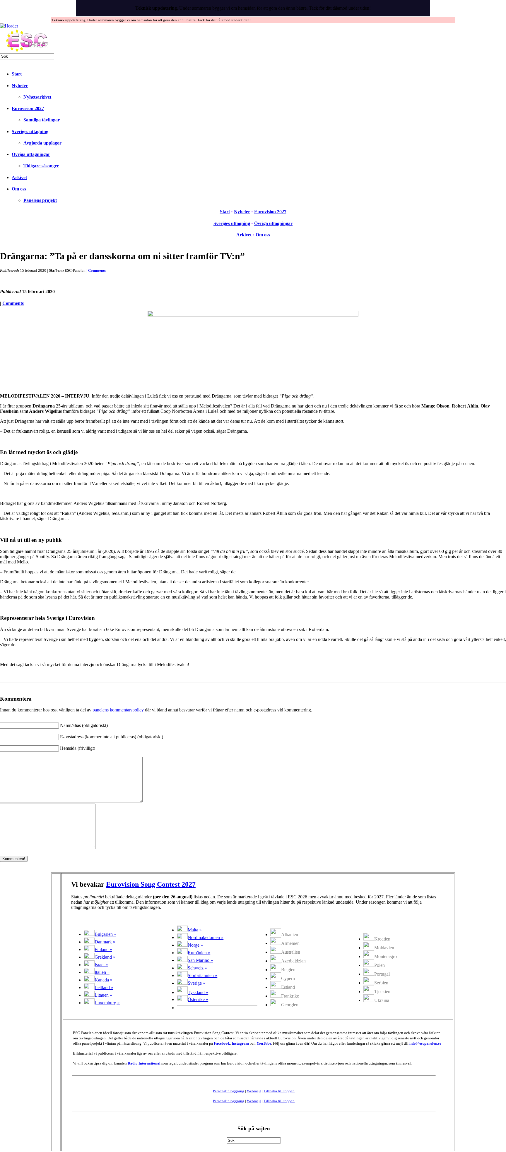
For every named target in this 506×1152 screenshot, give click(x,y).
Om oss (19, 188)
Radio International (144, 1063)
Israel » (101, 964)
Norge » (195, 945)
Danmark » (105, 941)
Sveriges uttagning (30, 131)
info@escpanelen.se (425, 1043)
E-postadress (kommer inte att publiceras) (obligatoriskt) (111, 736)
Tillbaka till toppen (279, 1091)
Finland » (103, 949)
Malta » (195, 929)
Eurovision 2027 (28, 108)
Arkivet (19, 177)
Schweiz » (197, 967)
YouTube (264, 1043)
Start (17, 73)
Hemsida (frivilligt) (77, 748)
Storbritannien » (202, 975)
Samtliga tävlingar (41, 119)
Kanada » (103, 979)
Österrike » (198, 999)
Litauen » (103, 995)
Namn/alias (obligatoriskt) (84, 725)
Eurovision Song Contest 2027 (151, 884)
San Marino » (200, 960)
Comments (97, 270)
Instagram (240, 1043)
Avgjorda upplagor (42, 142)
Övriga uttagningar (31, 154)
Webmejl (254, 1091)
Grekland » (105, 957)
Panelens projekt (40, 200)
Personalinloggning (228, 1091)
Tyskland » (198, 992)
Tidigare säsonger (41, 165)
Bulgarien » (105, 934)
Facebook (222, 1043)
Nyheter (20, 85)
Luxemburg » (107, 1002)
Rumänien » (199, 952)
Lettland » (104, 987)
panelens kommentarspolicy (118, 709)
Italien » (102, 972)
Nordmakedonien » (205, 937)
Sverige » (196, 983)
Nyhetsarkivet (37, 96)
